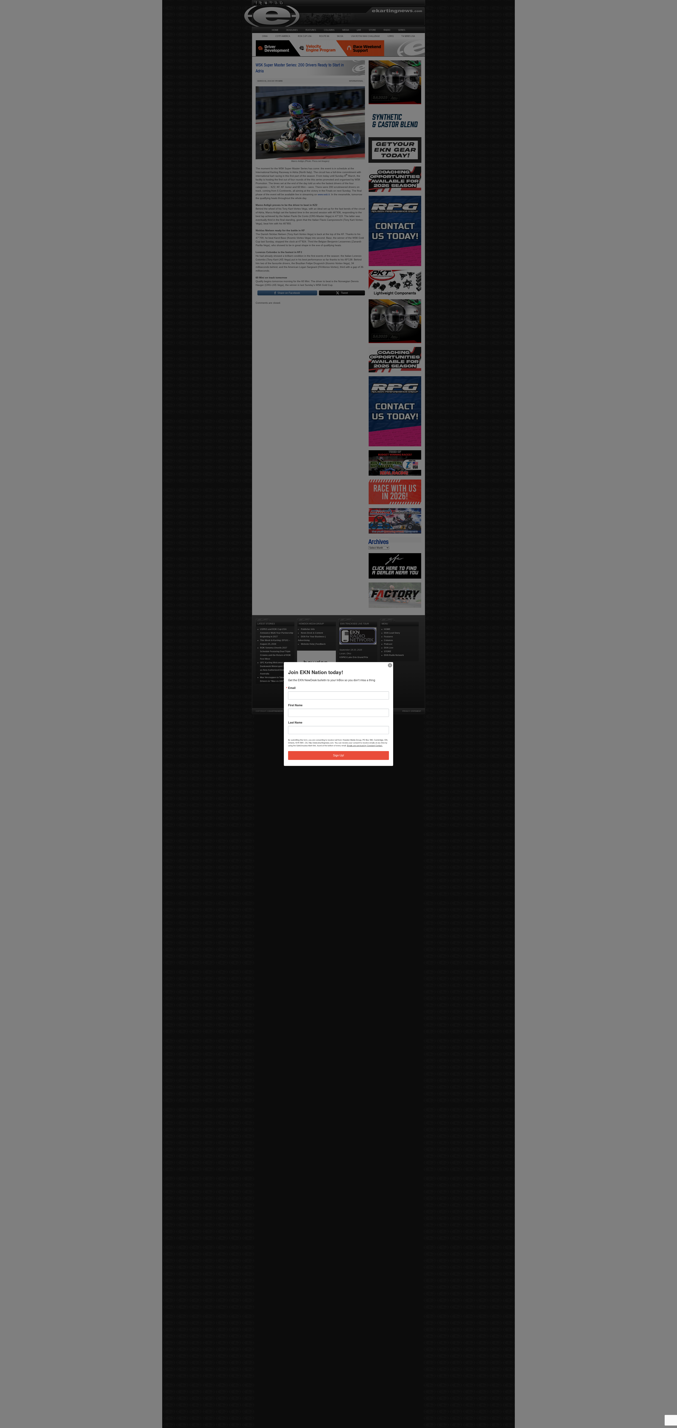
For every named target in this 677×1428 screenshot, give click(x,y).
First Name (295, 705)
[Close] (390, 665)
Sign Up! (338, 755)
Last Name (295, 722)
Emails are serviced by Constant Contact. (365, 745)
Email (291, 687)
